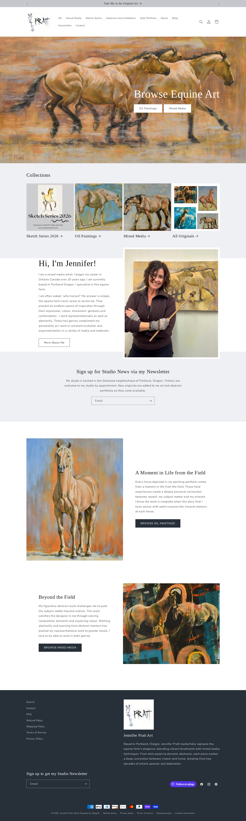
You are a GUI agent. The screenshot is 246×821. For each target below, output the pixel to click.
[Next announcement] (218, 3)
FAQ (29, 714)
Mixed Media (177, 108)
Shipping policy (164, 813)
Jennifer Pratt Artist (69, 813)
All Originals (183, 236)
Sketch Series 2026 (42, 236)
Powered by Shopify (90, 813)
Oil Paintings (148, 108)
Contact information (185, 813)
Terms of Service (36, 732)
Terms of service (145, 813)
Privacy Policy (34, 738)
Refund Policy (34, 720)
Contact (30, 708)
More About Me (54, 342)
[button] (201, 22)
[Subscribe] (150, 401)
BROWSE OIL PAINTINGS (158, 523)
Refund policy (110, 813)
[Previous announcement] (27, 3)
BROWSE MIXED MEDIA (60, 647)
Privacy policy (127, 813)
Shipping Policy (35, 726)
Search (30, 702)
